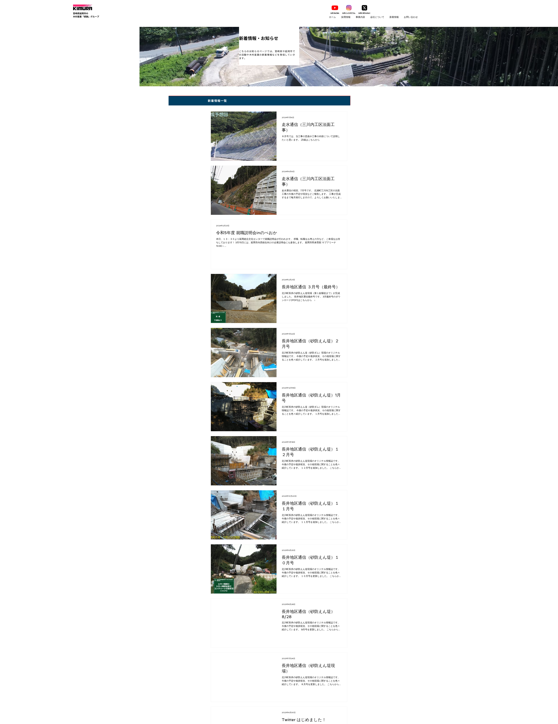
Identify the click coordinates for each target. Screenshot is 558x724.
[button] (346, 17)
